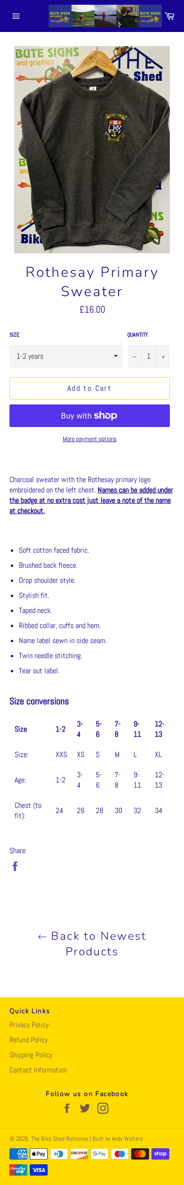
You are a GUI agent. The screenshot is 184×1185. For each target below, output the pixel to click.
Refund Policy (28, 1040)
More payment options (90, 439)
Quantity (137, 335)
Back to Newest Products (96, 943)
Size (14, 335)
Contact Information (38, 1070)
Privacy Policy (29, 1025)
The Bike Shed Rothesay (59, 1139)
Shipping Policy (30, 1055)
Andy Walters (127, 1139)
